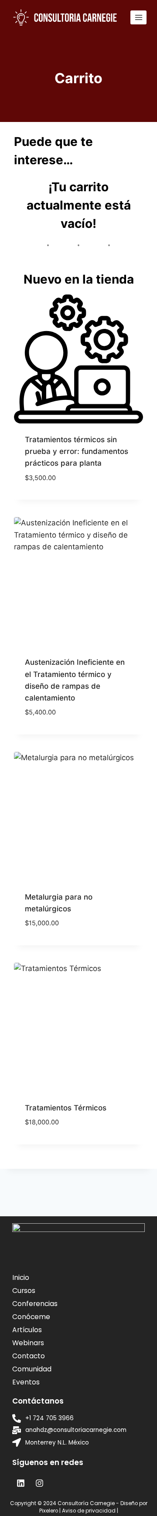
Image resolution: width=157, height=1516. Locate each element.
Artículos (27, 1329)
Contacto (28, 1355)
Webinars (28, 1342)
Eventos (26, 1382)
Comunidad (31, 1369)
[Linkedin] (20, 1483)
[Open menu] (138, 17)
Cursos (23, 1290)
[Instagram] (39, 1483)
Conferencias (35, 1303)
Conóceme (31, 1316)
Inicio (20, 1277)
